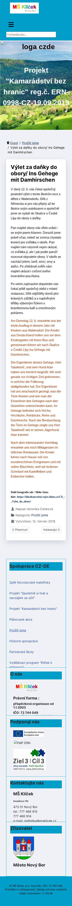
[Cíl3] (29, 759)
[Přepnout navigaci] (11, 25)
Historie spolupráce (23, 641)
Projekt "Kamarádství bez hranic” (33, 609)
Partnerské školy (21, 652)
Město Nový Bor (29, 864)
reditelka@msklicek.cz (40, 821)
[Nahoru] (65, 899)
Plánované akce (20, 619)
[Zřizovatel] (23, 848)
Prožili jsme (39, 515)
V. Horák (47, 893)
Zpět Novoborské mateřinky (29, 582)
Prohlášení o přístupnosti (20, 889)
